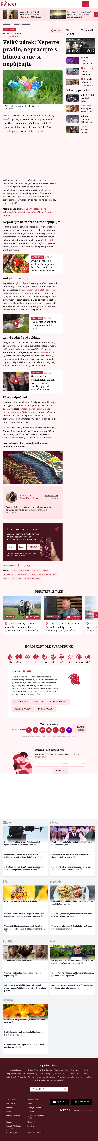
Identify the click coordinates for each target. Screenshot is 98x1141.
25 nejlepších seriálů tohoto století (18, 960)
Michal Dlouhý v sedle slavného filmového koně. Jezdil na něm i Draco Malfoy (21, 627)
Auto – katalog (44, 1073)
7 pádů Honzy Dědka (60, 1073)
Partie (78, 1070)
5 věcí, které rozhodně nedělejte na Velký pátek (43, 325)
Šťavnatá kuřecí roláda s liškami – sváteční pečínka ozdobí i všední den (72, 902)
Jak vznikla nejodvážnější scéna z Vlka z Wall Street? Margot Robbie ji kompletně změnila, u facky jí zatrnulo (25, 988)
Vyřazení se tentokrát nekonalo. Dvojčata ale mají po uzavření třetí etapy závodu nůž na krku (87, 119)
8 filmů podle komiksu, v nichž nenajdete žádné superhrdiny (23, 974)
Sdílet (56, 31)
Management (32, 1100)
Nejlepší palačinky (42, 1080)
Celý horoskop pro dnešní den (28, 701)
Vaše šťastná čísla (49, 724)
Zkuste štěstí (80, 728)
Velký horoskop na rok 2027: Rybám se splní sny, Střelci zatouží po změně (79, 14)
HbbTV (8, 1111)
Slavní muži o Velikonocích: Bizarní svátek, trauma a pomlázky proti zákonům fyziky (43, 383)
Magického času (48, 352)
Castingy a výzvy (34, 1108)
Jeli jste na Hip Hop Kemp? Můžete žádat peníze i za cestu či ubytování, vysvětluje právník (24, 868)
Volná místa (10, 1104)
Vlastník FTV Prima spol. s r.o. (13, 1127)
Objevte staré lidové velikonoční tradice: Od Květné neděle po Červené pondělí (28, 212)
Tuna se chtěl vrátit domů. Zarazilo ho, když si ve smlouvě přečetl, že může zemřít (63, 628)
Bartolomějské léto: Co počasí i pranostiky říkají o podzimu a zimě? (24, 1046)
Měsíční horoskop (23, 709)
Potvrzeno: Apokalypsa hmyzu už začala (20, 901)
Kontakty (31, 1111)
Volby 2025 (74, 1073)
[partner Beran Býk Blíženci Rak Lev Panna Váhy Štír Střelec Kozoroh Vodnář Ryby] (73, 763)
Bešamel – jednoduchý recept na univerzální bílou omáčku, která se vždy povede (71, 915)
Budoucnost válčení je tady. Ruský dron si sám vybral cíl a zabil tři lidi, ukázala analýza (22, 843)
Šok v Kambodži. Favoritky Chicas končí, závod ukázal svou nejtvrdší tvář (87, 129)
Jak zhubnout (15, 1070)
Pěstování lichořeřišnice (46, 1077)
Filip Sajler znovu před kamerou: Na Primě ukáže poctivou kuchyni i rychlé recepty (87, 108)
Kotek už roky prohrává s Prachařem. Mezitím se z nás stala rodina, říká (71, 843)
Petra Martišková (10, 36)
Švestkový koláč (57, 1080)
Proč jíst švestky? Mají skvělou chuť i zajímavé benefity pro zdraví (23, 1033)
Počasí (85, 1070)
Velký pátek (47, 240)
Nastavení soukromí (35, 1132)
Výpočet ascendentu (66, 1077)
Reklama (9, 1108)
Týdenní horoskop (58, 701)
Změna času (69, 1070)
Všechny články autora (51, 497)
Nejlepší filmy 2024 (30, 1070)
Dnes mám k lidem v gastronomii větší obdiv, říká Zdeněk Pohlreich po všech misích (71, 868)
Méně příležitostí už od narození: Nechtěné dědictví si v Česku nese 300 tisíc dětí (32, 14)
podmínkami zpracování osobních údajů (23, 554)
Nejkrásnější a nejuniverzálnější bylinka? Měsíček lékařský (24, 1021)
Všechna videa (88, 30)
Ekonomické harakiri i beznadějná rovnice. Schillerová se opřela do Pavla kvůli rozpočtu (22, 855)
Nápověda (31, 1122)
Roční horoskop (45, 709)
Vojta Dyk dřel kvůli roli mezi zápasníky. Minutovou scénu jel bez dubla (87, 98)
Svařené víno (86, 1073)
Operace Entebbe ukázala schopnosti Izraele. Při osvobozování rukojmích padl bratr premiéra (24, 915)
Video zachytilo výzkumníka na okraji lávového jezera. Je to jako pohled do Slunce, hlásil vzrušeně (25, 927)
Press (29, 1104)
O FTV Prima (11, 1100)
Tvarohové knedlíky (84, 1077)
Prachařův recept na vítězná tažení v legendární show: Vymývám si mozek (70, 855)
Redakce (30, 1126)
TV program (58, 1070)
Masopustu (11, 193)
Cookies (9, 1122)
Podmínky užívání (13, 1115)
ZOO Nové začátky (29, 1073)
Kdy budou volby (14, 1073)
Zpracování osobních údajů (35, 1116)
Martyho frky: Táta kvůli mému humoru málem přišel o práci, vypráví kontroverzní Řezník (72, 961)
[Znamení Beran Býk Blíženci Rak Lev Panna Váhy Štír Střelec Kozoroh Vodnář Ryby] (22, 547)
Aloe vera (31, 1077)
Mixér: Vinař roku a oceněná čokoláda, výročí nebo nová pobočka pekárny (71, 927)
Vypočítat (60, 770)
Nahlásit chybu (11, 1132)
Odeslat (33, 547)
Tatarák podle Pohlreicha (16, 1077)
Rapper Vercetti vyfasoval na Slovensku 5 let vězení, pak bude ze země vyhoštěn (72, 974)
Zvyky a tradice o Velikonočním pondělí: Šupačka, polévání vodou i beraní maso (44, 265)
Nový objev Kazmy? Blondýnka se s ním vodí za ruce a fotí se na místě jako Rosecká (72, 986)
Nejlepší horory (46, 1070)
